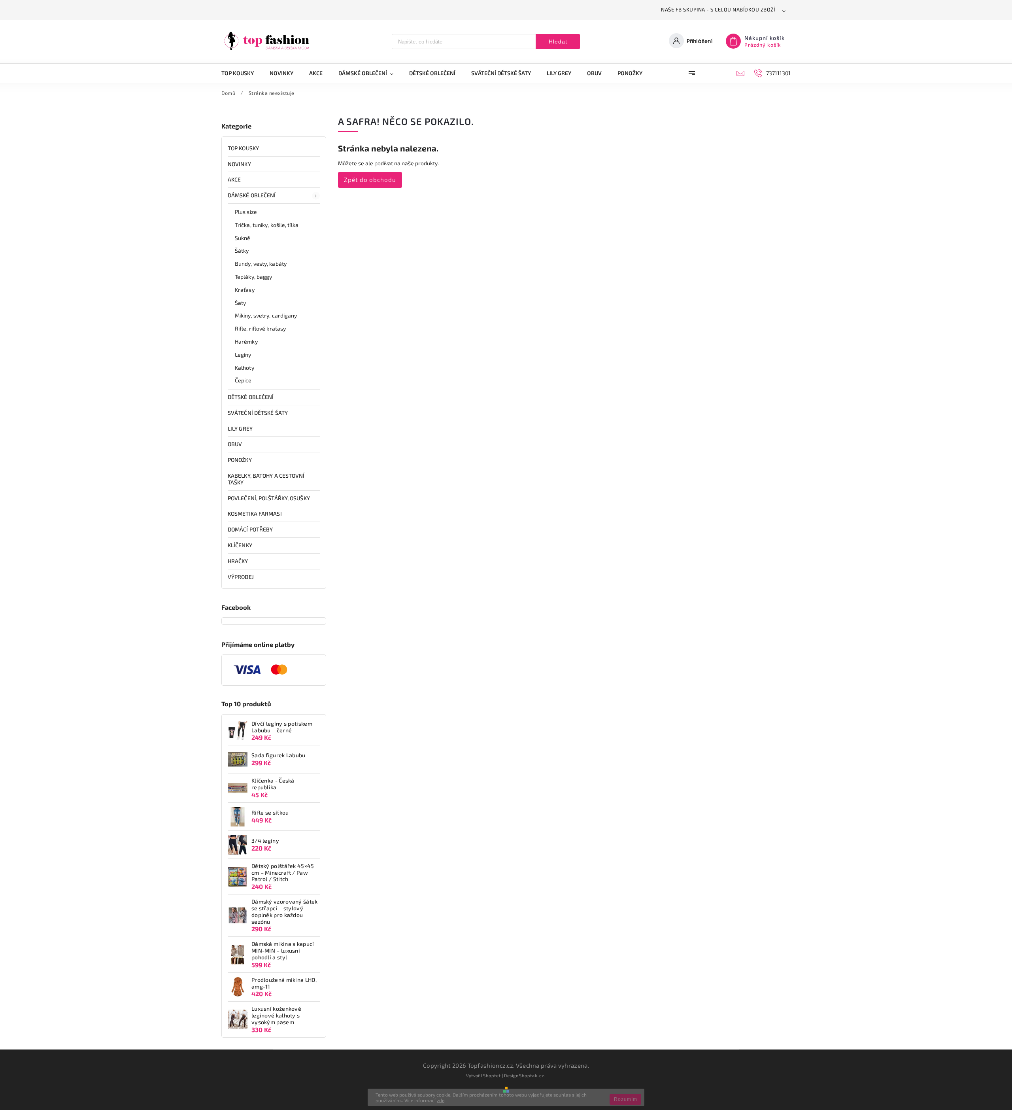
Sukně (243, 237)
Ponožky (240, 459)
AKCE (234, 179)
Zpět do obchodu (370, 179)
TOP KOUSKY (243, 148)
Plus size (246, 211)
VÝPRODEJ (241, 576)
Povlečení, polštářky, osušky (269, 498)
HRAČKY (238, 561)
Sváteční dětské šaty (258, 412)
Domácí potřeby (250, 529)
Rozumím (625, 1099)
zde (440, 1100)
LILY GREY (240, 428)
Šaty (240, 302)
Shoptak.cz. (532, 1075)
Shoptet (492, 1075)
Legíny (243, 354)
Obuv (235, 444)
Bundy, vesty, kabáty (261, 263)
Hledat (558, 41)
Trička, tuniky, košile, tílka (266, 224)
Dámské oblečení (252, 195)
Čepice (243, 380)
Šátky (242, 250)
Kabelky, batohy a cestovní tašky (266, 479)
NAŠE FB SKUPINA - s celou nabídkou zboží (718, 9)
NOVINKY (239, 164)
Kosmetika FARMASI (255, 513)
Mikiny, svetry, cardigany (266, 315)
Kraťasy (245, 289)
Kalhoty (244, 367)
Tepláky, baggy (253, 276)
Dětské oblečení (251, 396)
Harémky (246, 341)
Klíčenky (240, 545)
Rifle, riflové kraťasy (260, 328)
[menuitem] (241, 73)
